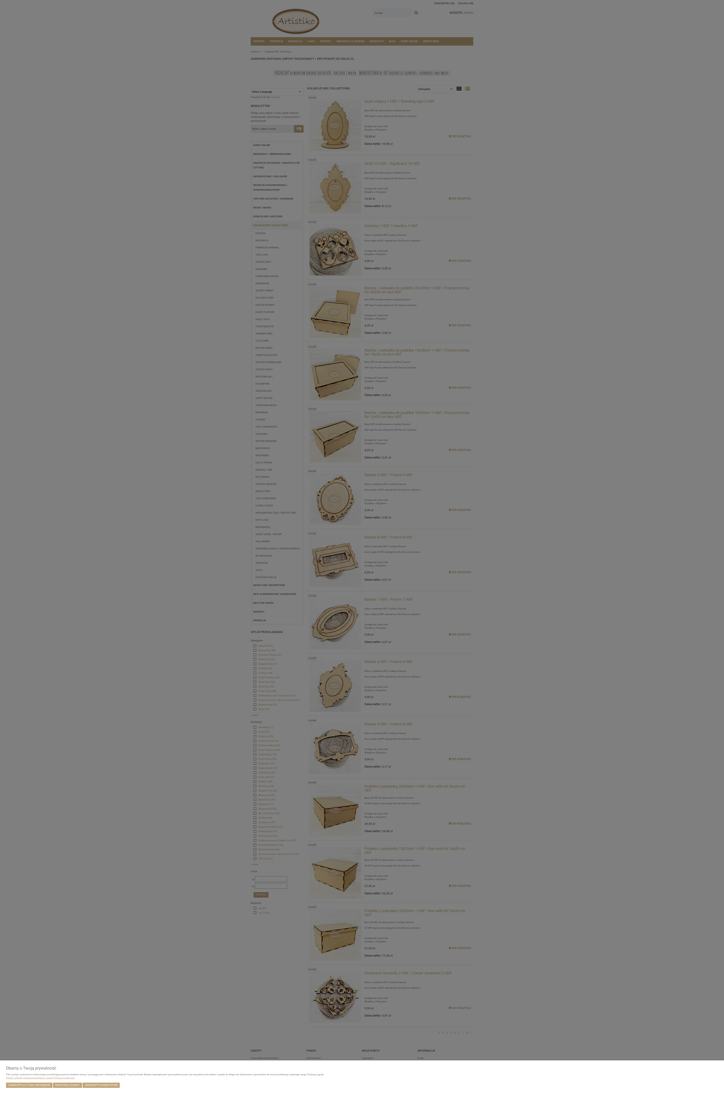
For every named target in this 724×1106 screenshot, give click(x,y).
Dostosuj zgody (67, 1085)
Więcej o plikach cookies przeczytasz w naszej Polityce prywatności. (40, 1078)
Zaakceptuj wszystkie (101, 1085)
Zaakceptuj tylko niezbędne (29, 1085)
